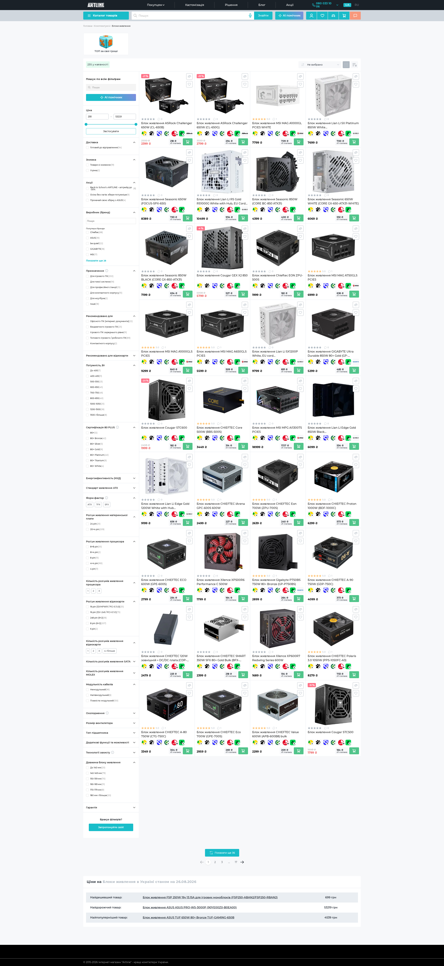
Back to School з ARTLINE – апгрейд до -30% (113, 188)
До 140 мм (97, 767)
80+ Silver (96, 444)
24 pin (95, 523)
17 (236, 862)
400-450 (96, 376)
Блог (261, 5)
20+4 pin (97, 529)
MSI (93, 254)
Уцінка (95, 170)
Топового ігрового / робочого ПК (110, 338)
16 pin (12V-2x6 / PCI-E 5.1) (105, 612)
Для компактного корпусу (106, 292)
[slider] (86, 124)
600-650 (96, 387)
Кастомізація (194, 5)
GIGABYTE (97, 249)
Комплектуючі (102, 26)
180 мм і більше (100, 795)
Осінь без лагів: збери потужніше (110, 194)
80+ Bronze (98, 438)
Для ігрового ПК (101, 276)
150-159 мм (97, 778)
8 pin (94, 557)
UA (347, 5)
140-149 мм (98, 773)
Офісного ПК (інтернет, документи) (111, 321)
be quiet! (96, 243)
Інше (94, 304)
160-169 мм (97, 784)
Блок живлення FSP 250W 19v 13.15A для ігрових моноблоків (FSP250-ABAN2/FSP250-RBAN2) (210, 897)
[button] (111, 97)
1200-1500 (97, 409)
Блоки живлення (121, 26)
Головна (87, 26)
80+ (93, 432)
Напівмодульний (100, 695)
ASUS (95, 238)
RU (357, 5)
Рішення (231, 5)
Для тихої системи (102, 281)
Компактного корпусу (103, 343)
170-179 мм (97, 789)
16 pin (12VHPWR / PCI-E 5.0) (107, 606)
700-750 (96, 392)
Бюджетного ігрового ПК (106, 326)
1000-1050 (97, 403)
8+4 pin (95, 552)
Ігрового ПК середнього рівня (108, 332)
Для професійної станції (105, 287)
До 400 (95, 370)
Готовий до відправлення (106, 147)
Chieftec (96, 232)
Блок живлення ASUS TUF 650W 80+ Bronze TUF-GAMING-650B (188, 917)
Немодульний (100, 689)
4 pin (94, 569)
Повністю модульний (104, 700)
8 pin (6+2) (98, 623)
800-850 (96, 398)
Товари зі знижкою (102, 165)
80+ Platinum (99, 455)
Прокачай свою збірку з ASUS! (108, 200)
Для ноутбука (99, 298)
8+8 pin (96, 546)
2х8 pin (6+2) (98, 617)
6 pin (94, 629)
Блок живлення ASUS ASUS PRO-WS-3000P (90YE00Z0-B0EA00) (190, 907)
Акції (289, 5)
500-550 (96, 381)
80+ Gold (96, 449)
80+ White (97, 466)
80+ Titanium (98, 460)
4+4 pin (96, 563)
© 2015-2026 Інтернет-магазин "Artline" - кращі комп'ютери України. (126, 962)
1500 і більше (98, 415)
